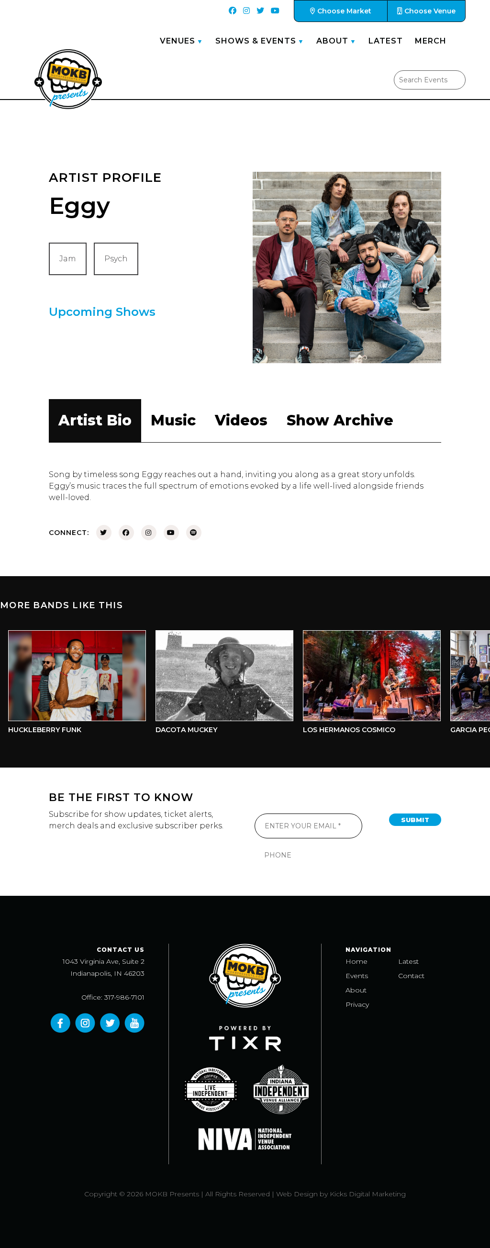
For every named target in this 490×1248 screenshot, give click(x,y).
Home (356, 961)
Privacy (357, 1004)
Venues (177, 40)
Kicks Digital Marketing (368, 1194)
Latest (385, 40)
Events (356, 975)
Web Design (297, 1194)
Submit (415, 820)
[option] (207, 684)
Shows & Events (255, 40)
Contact (411, 975)
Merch (430, 40)
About (332, 40)
